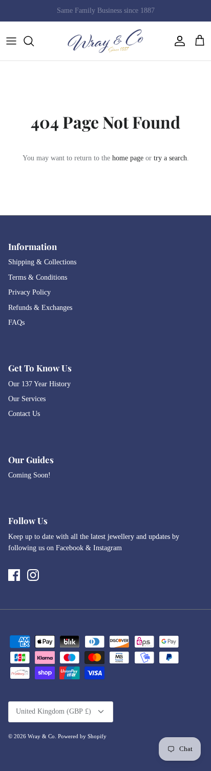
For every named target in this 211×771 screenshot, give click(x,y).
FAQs (16, 322)
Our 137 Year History (39, 384)
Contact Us (24, 414)
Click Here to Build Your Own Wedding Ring (105, 14)
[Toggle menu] (11, 41)
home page (127, 158)
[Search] (34, 41)
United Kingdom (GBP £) (53, 711)
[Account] (177, 41)
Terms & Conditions (37, 277)
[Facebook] (14, 575)
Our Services (27, 399)
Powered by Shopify (82, 736)
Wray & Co (41, 736)
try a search (170, 158)
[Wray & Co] (105, 41)
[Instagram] (33, 575)
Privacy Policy (29, 292)
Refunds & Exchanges (40, 307)
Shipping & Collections (42, 262)
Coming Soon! (29, 475)
